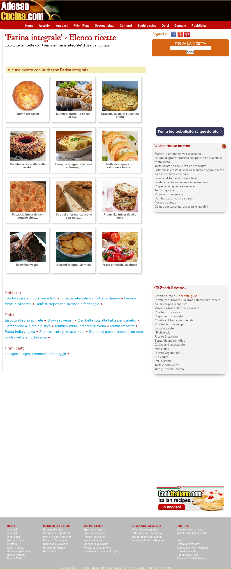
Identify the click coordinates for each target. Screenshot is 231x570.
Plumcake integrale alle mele (120, 216)
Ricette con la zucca (167, 312)
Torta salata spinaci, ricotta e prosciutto (180, 166)
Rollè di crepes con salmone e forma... (119, 165)
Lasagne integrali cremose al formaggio (35, 353)
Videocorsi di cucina (95, 544)
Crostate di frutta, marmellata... (175, 320)
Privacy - (182, 558)
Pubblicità (199, 25)
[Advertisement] (149, 10)
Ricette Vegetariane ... (169, 353)
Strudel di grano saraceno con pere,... (74, 216)
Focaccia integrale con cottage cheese (90, 298)
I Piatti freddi (163, 333)
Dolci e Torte (14, 558)
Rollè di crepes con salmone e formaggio (67, 303)
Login (180, 540)
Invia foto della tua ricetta (192, 533)
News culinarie (92, 540)
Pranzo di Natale (53, 529)
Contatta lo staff (186, 551)
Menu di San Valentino (57, 536)
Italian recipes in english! (171, 304)
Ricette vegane (16, 554)
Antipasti (62, 25)
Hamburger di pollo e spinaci (174, 199)
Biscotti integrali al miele (73, 264)
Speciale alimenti (94, 533)
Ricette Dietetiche (166, 337)
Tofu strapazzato (166, 190)
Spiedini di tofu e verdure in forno (177, 178)
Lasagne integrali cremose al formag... (73, 165)
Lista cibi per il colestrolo (147, 533)
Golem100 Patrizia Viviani (105, 568)
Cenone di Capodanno (57, 533)
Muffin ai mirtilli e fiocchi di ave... (73, 115)
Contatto (180, 25)
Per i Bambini (163, 361)
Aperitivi (45, 25)
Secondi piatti (104, 25)
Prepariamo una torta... (170, 316)
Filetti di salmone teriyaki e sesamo (178, 154)
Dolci (165, 25)
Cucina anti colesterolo (170, 345)
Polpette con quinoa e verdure (174, 186)
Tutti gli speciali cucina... (170, 369)
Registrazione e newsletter (193, 547)
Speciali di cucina (94, 529)
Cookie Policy (196, 558)
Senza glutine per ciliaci (170, 341)
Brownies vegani (27, 264)
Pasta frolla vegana (20, 331)
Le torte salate (164, 329)
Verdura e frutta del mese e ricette (177, 308)
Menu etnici (162, 349)
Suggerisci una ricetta (190, 529)
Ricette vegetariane (19, 551)
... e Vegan (161, 357)
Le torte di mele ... (166, 296)
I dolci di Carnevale (55, 540)
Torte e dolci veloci (167, 365)
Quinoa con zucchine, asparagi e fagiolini (181, 207)
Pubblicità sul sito (187, 554)
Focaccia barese (165, 203)
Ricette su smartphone (97, 547)
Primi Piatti (82, 25)
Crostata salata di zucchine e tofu (120, 115)
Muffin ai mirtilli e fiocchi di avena (80, 326)
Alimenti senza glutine (145, 529)
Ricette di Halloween (56, 544)
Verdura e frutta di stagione (148, 540)
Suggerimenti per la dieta (147, 536)
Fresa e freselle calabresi (119, 264)
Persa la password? (189, 544)
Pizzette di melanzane (169, 194)
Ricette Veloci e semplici (171, 324)
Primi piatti (13, 536)
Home (29, 25)
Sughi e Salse (15, 547)
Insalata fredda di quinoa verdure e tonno (182, 182)
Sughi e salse (146, 25)
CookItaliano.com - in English (101, 551)
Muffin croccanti (27, 114)
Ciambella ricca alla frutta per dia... (28, 165)
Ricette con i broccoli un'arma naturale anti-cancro (187, 300)
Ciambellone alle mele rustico (28, 326)
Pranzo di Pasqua (54, 547)
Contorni (126, 25)
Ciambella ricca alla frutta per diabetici (107, 320)
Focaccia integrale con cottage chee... (28, 216)
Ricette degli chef (94, 536)
